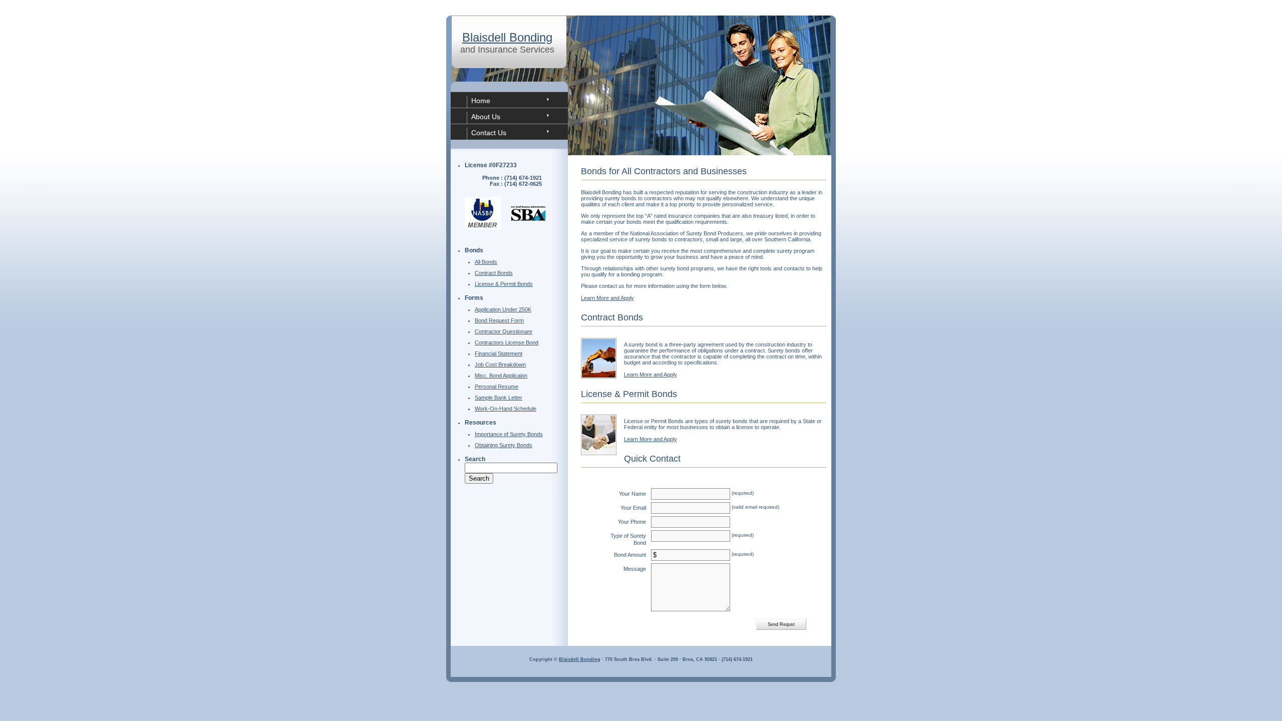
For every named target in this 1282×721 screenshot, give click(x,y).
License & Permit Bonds (504, 284)
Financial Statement (498, 353)
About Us (485, 117)
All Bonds (486, 262)
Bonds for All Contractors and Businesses (664, 171)
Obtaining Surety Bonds (503, 445)
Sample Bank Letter (498, 398)
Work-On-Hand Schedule (505, 409)
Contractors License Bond (506, 342)
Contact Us (488, 133)
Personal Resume (496, 387)
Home (480, 101)
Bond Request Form (499, 320)
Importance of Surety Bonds (509, 434)
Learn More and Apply (607, 298)
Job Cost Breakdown (500, 365)
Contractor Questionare (503, 331)
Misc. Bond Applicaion (501, 376)
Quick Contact (652, 459)
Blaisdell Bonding (507, 37)
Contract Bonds (494, 273)
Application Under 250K (503, 309)
